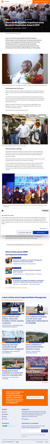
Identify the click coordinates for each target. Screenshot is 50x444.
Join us (5, 419)
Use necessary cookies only (24, 232)
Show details (43, 228)
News (7, 1)
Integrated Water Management (16, 19)
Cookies (46, 441)
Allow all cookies (41, 232)
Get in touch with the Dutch (40, 1)
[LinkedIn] (17, 441)
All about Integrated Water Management (13, 300)
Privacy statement (39, 441)
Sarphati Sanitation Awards (36, 244)
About (5, 412)
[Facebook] (14, 441)
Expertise (6, 414)
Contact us (26, 419)
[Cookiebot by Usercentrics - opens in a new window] (43, 211)
